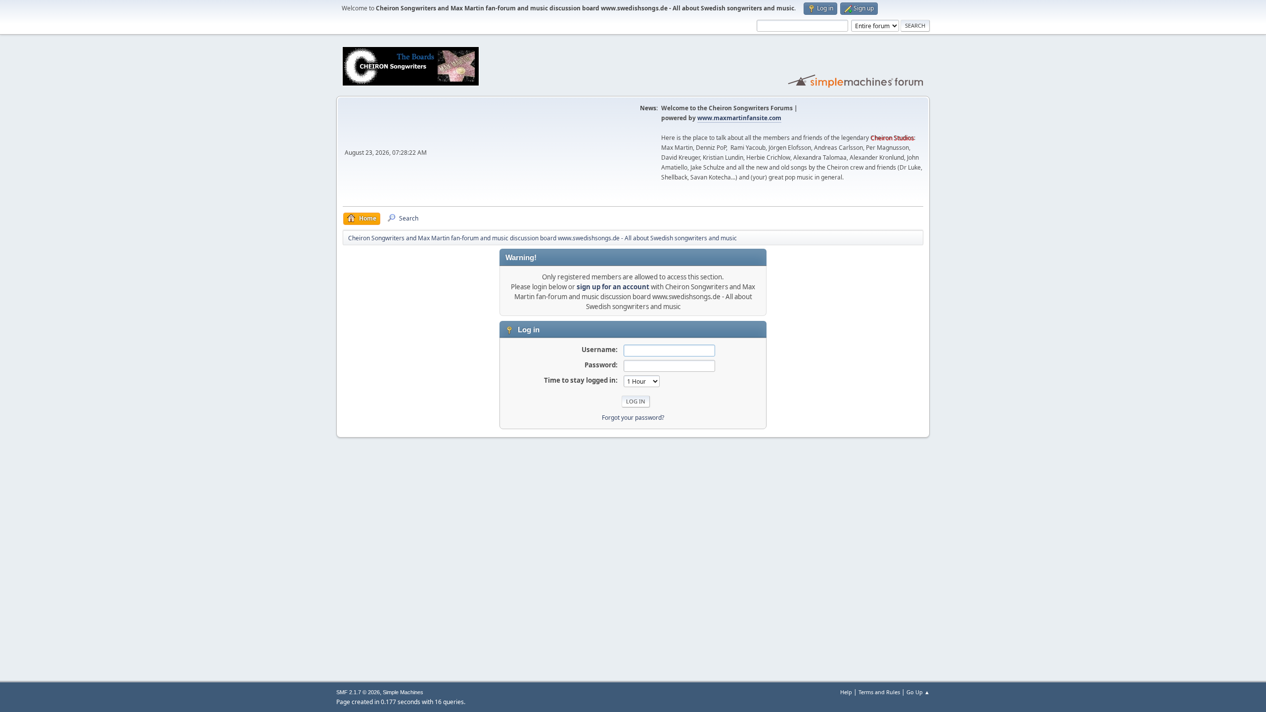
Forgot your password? (633, 417)
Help (846, 692)
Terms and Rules (879, 692)
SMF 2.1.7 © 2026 (358, 692)
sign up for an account (613, 286)
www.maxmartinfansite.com (739, 118)
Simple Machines (403, 692)
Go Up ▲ (918, 692)
